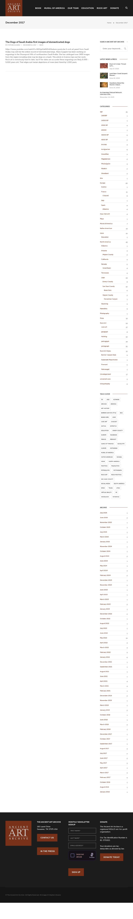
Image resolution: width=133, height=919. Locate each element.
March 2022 (104, 647)
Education (87, 8)
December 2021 (106, 662)
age (101, 112)
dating (103, 426)
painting (104, 466)
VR (116, 492)
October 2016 (105, 782)
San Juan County (109, 286)
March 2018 (104, 724)
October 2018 (105, 715)
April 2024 (104, 570)
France (103, 192)
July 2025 (103, 532)
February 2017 (105, 777)
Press (102, 318)
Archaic (104, 144)
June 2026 (104, 517)
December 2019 (106, 695)
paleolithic (115, 466)
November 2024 (106, 546)
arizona (113, 404)
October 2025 (105, 527)
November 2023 (106, 585)
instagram (113, 448)
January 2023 (105, 609)
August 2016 (104, 787)
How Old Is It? (105, 214)
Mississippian (105, 164)
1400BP (104, 116)
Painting (104, 336)
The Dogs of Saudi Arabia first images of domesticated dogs (37, 42)
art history (105, 408)
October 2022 (105, 619)
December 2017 (106, 734)
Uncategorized (105, 374)
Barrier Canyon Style (108, 355)
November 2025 (106, 522)
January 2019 (105, 710)
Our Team (73, 8)
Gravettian (105, 154)
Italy (102, 200)
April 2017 (103, 768)
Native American (106, 228)
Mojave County (108, 254)
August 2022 (104, 623)
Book (38, 8)
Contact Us (47, 838)
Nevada (104, 264)
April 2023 (104, 594)
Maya (102, 219)
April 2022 (104, 643)
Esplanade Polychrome (109, 360)
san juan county (107, 479)
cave (114, 417)
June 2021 (104, 676)
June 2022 (104, 633)
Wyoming (104, 304)
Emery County (108, 281)
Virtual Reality (105, 384)
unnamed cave (105, 379)
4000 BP (104, 140)
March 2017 (104, 772)
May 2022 (103, 638)
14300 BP (104, 120)
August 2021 (104, 671)
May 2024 (103, 566)
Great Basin (107, 268)
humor (103, 448)
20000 (103, 130)
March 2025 (104, 537)
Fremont (104, 364)
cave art (104, 327)
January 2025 (105, 542)
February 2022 (105, 652)
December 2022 (106, 614)
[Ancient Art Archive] (13, 8)
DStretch (113, 426)
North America (105, 242)
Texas (110, 488)
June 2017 (103, 758)
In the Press (48, 851)
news (41, 45)
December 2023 (106, 580)
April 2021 (103, 681)
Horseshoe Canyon (110, 299)
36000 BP (105, 135)
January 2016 (105, 792)
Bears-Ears (105, 417)
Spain (103, 205)
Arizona (104, 250)
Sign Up (76, 872)
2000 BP (104, 125)
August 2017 (104, 748)
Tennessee (105, 273)
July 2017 (103, 753)
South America (119, 483)
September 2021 (106, 667)
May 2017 (103, 763)
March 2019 (104, 705)
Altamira (106, 209)
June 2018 (104, 720)
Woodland (104, 173)
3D (102, 399)
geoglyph (104, 332)
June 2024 (104, 561)
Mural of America (54, 8)
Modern (104, 168)
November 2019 (106, 700)
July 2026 (103, 513)
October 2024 (105, 551)
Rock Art (102, 8)
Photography (104, 313)
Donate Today (112, 857)
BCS (121, 413)
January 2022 (105, 657)
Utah (103, 278)
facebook (113, 435)
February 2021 (105, 691)
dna (101, 178)
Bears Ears (107, 290)
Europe (102, 183)
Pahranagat (105, 369)
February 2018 (105, 729)
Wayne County (108, 295)
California (104, 259)
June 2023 (104, 590)
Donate (114, 8)
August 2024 (104, 556)
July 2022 (103, 628)
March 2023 (104, 599)
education (105, 430)
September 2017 (106, 744)
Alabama (104, 246)
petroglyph (105, 341)
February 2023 (105, 604)
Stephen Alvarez (14, 45)
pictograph (105, 346)
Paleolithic (103, 308)
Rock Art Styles (105, 351)
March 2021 (104, 686)
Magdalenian (105, 159)
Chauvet (106, 195)
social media (105, 483)
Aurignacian (105, 149)
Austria (103, 187)
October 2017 (105, 739)
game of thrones (107, 444)
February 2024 (105, 575)
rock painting (116, 475)
